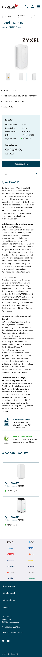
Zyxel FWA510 (12, 517)
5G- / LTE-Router (34, 17)
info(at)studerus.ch (15, 632)
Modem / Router (21, 17)
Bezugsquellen (21, 164)
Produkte (11, 17)
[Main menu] (38, 6)
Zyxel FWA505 (12, 483)
